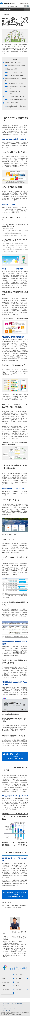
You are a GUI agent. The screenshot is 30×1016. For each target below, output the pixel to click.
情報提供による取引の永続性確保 (15, 75)
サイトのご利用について (7, 1003)
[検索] (28, 6)
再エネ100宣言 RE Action (11, 534)
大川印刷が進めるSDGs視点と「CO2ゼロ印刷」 (16, 92)
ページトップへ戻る (25, 1001)
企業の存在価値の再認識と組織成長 (16, 65)
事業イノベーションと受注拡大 (15, 72)
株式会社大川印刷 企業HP (12, 714)
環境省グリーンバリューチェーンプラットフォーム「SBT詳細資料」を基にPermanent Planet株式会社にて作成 (14, 595)
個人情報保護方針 (19, 1003)
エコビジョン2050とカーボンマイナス (17, 99)
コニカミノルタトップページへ (9, 1008)
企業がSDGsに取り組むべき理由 (13, 62)
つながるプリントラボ (6, 9)
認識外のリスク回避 (12, 69)
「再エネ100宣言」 (15, 511)
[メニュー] (25, 6)
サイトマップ (5, 1006)
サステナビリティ (6, 1010)
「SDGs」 (9, 902)
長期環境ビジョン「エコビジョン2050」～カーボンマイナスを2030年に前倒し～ (15, 816)
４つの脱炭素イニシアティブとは (15, 83)
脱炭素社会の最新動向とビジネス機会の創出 (15, 79)
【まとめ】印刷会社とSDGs (12, 102)
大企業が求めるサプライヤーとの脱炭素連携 (16, 87)
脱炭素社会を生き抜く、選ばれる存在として (16, 106)
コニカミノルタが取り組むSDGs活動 (14, 96)
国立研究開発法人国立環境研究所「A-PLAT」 (16, 637)
